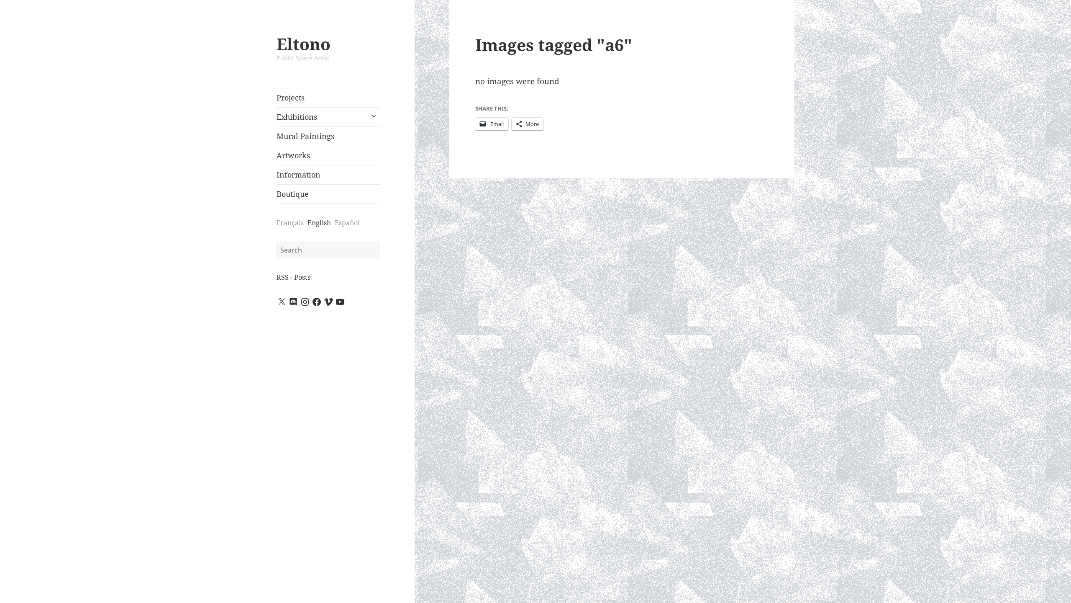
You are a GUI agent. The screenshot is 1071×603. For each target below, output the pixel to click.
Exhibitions (297, 117)
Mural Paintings (305, 136)
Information (298, 175)
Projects (291, 98)
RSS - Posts (293, 277)
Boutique (293, 194)
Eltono (304, 44)
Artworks (293, 155)
